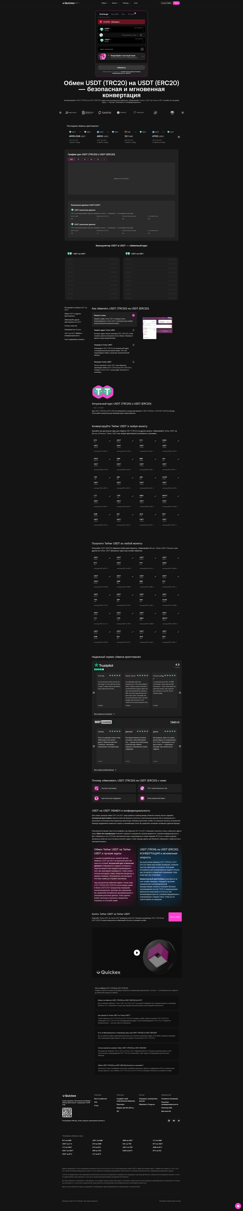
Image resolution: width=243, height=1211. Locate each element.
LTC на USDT (67, 1147)
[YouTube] (174, 1121)
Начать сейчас (175, 917)
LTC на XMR (157, 1140)
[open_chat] (238, 1206)
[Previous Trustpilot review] (94, 693)
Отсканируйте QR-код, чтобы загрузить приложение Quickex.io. (83, 1120)
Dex (123, 14)
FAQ (95, 1102)
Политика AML (166, 1108)
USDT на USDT (67, 1151)
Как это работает (100, 1099)
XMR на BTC (157, 1147)
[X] (179, 1121)
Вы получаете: (139, 38)
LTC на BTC (96, 1154)
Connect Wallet (166, 3)
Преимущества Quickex (73, 329)
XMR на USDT (128, 1140)
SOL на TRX (127, 1144)
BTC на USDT (158, 1144)
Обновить (115, 22)
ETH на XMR (96, 1144)
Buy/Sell (115, 14)
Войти (176, 3)
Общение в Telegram (147, 1104)
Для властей (166, 1111)
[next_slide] (182, 112)
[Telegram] (169, 1121)
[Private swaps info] (135, 13)
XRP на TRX (96, 1151)
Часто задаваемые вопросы (74, 339)
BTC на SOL (157, 1151)
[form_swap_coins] (101, 35)
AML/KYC (128, 73)
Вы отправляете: (139, 27)
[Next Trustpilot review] (180, 693)
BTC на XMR (66, 1140)
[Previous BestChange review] (94, 746)
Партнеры (120, 1104)
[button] (137, 953)
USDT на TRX (128, 1147)
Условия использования (127, 71)
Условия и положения (169, 1099)
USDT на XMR (97, 1140)
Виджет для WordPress (125, 1108)
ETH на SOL (96, 1147)
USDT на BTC (67, 1154)
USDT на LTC (67, 1144)
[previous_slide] (60, 112)
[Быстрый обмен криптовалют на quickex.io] (68, 3)
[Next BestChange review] (180, 746)
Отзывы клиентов (71, 326)
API (118, 1111)
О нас (96, 1105)
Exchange (103, 14)
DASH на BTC (127, 1151)
